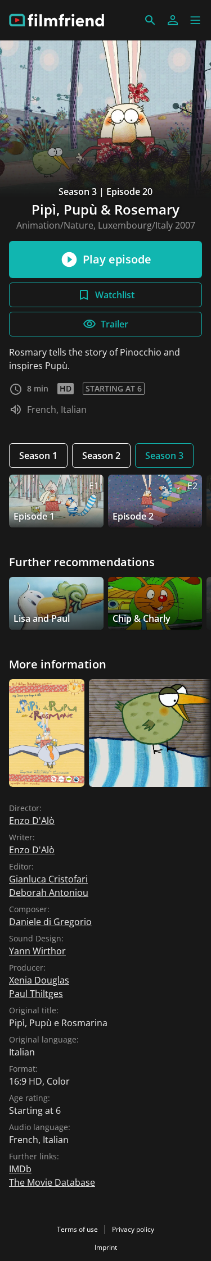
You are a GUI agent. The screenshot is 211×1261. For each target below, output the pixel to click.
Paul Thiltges (36, 993)
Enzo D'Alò (32, 820)
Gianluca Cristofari (48, 879)
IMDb (20, 1169)
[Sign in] (172, 20)
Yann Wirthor (37, 951)
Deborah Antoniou (48, 892)
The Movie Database (52, 1182)
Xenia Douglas (39, 980)
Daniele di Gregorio (50, 922)
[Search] (150, 20)
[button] (195, 20)
